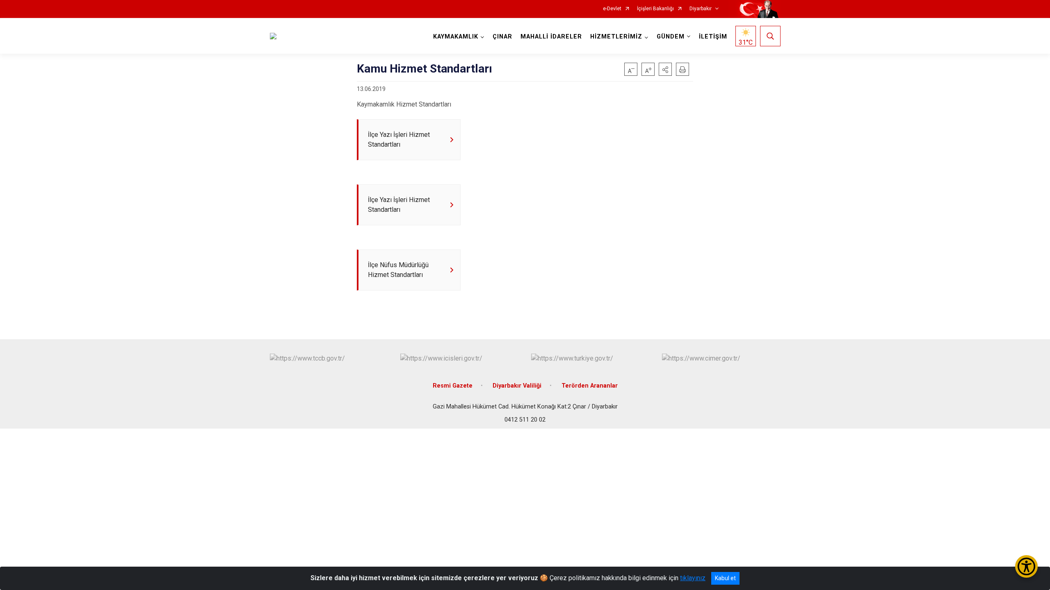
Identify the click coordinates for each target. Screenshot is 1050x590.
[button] (665, 69)
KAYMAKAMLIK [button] (455, 36)
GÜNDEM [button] (671, 36)
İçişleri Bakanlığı (655, 8)
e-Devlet (612, 8)
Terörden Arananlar (590, 385)
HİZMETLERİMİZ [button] (616, 36)
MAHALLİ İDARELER (551, 36)
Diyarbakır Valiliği (517, 385)
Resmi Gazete (452, 385)
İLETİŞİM (713, 36)
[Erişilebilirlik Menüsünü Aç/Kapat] (1026, 566)
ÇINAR (502, 36)
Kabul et (725, 578)
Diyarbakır (700, 8)
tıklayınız (692, 578)
